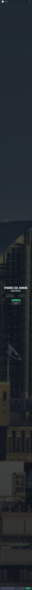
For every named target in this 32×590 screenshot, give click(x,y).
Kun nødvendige (22, 588)
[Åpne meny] (29, 1)
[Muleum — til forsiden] (5, 1)
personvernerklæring (11, 588)
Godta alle (28, 588)
